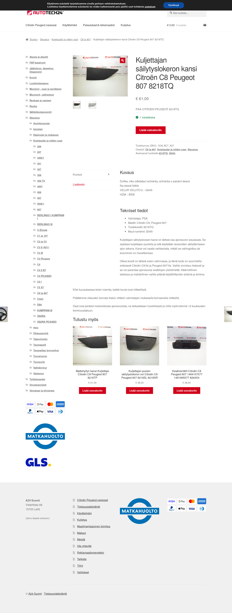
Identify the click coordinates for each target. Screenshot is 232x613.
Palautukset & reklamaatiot (99, 25)
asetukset (150, 6)
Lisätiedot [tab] (79, 184)
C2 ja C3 (42, 241)
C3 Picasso (43, 258)
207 (39, 152)
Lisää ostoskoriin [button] (92, 390)
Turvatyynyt (40, 356)
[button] (122, 60)
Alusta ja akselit (39, 57)
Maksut (81, 533)
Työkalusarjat (37, 379)
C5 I (39, 281)
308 (39, 175)
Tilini (80, 566)
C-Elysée (42, 230)
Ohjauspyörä (40, 333)
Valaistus (38, 373)
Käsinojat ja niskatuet (46, 135)
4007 (40, 186)
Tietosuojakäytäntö (88, 507)
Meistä (81, 539)
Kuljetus (126, 25)
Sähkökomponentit (41, 112)
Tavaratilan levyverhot (46, 350)
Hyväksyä (173, 5)
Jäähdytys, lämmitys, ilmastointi (42, 70)
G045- (172, 153)
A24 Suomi (35, 594)
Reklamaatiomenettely (90, 552)
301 (39, 163)
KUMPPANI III (44, 310)
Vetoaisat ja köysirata (42, 390)
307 (39, 169)
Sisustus (44, 39)
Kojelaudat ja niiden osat (65, 39)
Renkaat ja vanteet (40, 100)
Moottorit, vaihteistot (42, 94)
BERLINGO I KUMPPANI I (50, 216)
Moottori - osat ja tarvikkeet (45, 89)
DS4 (39, 304)
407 (39, 198)
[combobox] (186, 13)
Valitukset (83, 572)
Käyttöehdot (70, 25)
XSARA (41, 316)
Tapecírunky (40, 339)
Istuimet (38, 129)
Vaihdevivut (40, 367)
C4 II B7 (41, 270)
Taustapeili (39, 344)
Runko (33, 106)
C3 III (40, 253)
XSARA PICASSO (47, 321)
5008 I (40, 203)
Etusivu (34, 39)
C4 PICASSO (44, 276)
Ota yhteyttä (84, 546)
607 (39, 209)
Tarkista (81, 559)
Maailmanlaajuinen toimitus (93, 526)
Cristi (40, 298)
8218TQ (163, 153)
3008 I (40, 157)
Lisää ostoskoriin (150, 130)
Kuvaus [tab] (77, 174)
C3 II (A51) (43, 247)
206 (39, 146)
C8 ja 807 (86, 39)
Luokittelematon (39, 83)
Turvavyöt (39, 362)
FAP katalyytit (38, 62)
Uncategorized (38, 384)
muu (35, 327)
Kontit (33, 77)
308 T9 (41, 180)
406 (39, 192)
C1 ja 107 (42, 235)
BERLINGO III (44, 224)
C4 (38, 264)
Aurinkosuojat (41, 123)
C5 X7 (40, 287)
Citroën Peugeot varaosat (41, 25)
